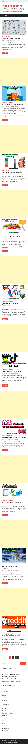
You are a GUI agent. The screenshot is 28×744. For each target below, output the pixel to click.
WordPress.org (5, 730)
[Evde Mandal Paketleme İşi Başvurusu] (14, 226)
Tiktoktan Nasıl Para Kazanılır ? (12, 371)
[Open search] (25, 15)
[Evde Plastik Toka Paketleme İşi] (14, 161)
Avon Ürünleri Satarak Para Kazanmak (14, 437)
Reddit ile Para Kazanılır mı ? (11, 635)
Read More (4, 52)
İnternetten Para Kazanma (7, 102)
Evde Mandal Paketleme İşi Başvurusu (14, 237)
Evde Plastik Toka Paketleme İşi (12, 172)
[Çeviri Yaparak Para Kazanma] (14, 491)
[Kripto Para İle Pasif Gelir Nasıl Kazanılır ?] (14, 556)
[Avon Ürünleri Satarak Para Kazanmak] (14, 426)
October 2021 (5, 695)
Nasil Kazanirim (12, 5)
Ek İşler (3, 36)
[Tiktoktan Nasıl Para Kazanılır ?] (14, 360)
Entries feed (5, 726)
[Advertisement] (14, 72)
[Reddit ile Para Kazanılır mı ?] (14, 624)
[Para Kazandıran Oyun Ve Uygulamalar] (14, 292)
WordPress (9, 742)
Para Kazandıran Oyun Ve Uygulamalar (11, 681)
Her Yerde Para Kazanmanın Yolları (13, 104)
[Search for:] (14, 663)
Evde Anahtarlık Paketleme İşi (11, 38)
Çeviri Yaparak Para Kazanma (11, 502)
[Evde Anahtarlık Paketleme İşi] (14, 27)
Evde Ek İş (8, 36)
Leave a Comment (16, 40)
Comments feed (6, 728)
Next (17, 657)
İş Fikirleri (12, 435)
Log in (3, 723)
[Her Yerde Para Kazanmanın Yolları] (14, 93)
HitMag (15, 742)
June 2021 (4, 700)
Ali (11, 40)
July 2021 (4, 697)
